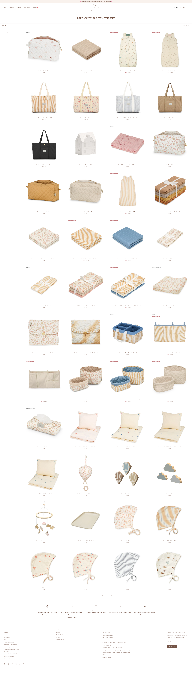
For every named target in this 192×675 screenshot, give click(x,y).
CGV (5, 639)
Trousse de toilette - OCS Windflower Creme (44, 70)
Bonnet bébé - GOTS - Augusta (127, 540)
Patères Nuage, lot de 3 (170, 493)
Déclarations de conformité (11, 653)
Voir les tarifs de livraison (47, 619)
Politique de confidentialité (10, 644)
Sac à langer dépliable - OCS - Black (44, 164)
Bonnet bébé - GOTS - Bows (44, 588)
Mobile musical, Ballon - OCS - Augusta (85, 493)
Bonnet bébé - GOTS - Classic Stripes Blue (128, 588)
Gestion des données (9, 647)
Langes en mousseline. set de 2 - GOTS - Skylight (128, 258)
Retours (6, 634)
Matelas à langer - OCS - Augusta (170, 305)
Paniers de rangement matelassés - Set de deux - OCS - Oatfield (127, 400)
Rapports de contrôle (9, 656)
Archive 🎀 (35, 7)
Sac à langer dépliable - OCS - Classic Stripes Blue (127, 117)
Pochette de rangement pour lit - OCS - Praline (44, 400)
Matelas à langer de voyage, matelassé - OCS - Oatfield (86, 352)
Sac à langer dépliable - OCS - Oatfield (44, 117)
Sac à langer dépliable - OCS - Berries (86, 117)
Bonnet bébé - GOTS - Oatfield (169, 540)
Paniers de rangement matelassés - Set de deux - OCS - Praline (169, 400)
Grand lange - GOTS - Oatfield (44, 305)
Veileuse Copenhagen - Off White (86, 164)
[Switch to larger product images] (3, 26)
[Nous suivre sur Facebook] (4, 664)
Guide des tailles (60, 639)
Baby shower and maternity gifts (19, 14)
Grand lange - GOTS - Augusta (169, 258)
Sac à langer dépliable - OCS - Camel (169, 117)
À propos (58, 632)
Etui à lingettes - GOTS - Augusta (44, 447)
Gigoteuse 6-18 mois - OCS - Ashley (169, 70)
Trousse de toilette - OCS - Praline (86, 211)
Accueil (5, 14)
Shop (5, 7)
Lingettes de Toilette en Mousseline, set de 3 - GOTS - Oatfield (128, 305)
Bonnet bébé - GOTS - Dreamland (170, 588)
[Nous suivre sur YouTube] (16, 664)
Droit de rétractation (144, 610)
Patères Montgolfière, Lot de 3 (127, 493)
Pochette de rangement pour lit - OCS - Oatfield (170, 352)
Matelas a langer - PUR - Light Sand (86, 540)
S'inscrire (172, 646)
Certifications (27, 7)
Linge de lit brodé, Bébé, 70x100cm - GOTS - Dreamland (44, 493)
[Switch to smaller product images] (5, 26)
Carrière (58, 637)
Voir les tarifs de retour (72, 617)
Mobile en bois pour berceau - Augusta (44, 540)
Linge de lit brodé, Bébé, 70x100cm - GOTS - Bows (86, 447)
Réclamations (7, 637)
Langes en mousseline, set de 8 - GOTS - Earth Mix (169, 211)
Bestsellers (19, 7)
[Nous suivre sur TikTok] (20, 664)
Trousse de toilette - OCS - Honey (44, 211)
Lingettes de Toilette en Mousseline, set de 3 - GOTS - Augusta (86, 305)
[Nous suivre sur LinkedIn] (24, 664)
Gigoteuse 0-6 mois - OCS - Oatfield (127, 211)
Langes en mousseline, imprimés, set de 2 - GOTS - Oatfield (85, 258)
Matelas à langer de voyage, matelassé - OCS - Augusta (44, 352)
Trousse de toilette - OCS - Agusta (170, 164)
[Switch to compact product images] (8, 26)
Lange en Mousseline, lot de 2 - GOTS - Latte (86, 70)
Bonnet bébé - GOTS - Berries (86, 588)
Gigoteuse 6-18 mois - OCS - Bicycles (128, 70)
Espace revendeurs (8, 658)
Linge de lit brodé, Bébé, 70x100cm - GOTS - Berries (128, 447)
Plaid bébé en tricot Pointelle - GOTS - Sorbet (127, 164)
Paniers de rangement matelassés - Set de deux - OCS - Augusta (86, 400)
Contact (6, 632)
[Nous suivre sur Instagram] (8, 664)
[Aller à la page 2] (116, 595)
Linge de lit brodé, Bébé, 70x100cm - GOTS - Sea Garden (170, 447)
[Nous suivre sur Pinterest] (12, 664)
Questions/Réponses (9, 642)
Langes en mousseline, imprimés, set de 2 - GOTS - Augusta (44, 258)
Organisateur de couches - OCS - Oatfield (128, 352)
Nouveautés (11, 7)
